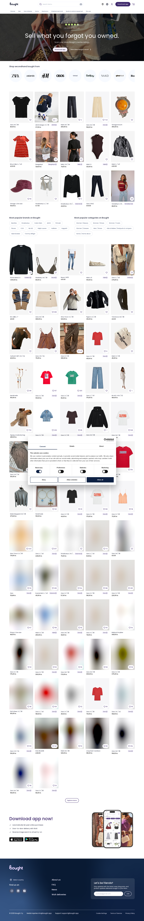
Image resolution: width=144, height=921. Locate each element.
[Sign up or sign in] (112, 4)
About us (56, 879)
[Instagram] (11, 890)
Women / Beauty (82, 223)
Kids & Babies (28, 11)
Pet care (88, 11)
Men (19, 11)
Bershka (14, 223)
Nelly (79, 164)
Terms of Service (116, 913)
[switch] (61, 471)
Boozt (53, 277)
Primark (58, 223)
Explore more (72, 800)
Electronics (45, 11)
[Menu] (107, 4)
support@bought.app (70, 913)
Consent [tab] (43, 446)
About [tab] (101, 446)
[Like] (30, 120)
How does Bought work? (80, 49)
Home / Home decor (83, 234)
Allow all (100, 480)
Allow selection (72, 480)
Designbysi (51, 164)
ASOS (53, 125)
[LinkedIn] (18, 890)
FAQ (54, 884)
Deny (44, 480)
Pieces (13, 228)
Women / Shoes (98, 223)
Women (12, 11)
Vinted (129, 277)
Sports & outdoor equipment (74, 11)
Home (37, 11)
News (54, 889)
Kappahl (64, 228)
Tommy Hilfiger (30, 234)
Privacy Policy (130, 913)
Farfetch (27, 277)
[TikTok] (24, 890)
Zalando (77, 204)
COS (22, 228)
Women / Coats (114, 223)
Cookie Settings (101, 913)
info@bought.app (45, 913)
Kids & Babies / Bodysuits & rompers (119, 228)
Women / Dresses (82, 228)
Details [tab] (72, 446)
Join (127, 894)
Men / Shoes (98, 228)
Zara (104, 125)
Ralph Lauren (42, 228)
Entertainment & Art (57, 11)
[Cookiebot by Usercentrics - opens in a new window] (105, 439)
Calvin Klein (38, 223)
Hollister (54, 228)
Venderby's (128, 204)
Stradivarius (25, 223)
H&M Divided (15, 234)
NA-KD (31, 228)
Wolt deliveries (59, 894)
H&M (104, 164)
